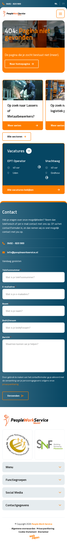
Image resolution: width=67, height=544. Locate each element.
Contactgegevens (17, 505)
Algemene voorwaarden (23, 528)
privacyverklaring (10, 384)
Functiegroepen (16, 479)
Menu (9, 467)
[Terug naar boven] (61, 538)
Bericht (6, 337)
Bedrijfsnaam (9, 320)
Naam (6, 303)
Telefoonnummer (11, 270)
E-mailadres (9, 286)
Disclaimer (43, 531)
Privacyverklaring (45, 528)
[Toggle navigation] (60, 14)
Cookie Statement (28, 531)
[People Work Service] (14, 13)
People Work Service (42, 524)
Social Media (14, 492)
